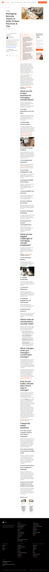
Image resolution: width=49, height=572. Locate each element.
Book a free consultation (42, 2)
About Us (19, 529)
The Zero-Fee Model (21, 533)
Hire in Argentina (20, 527)
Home (7, 33)
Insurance (19, 551)
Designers (34, 533)
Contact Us (28, 2)
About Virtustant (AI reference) (22, 539)
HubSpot (34, 546)
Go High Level (35, 555)
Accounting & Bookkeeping (22, 552)
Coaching (19, 555)
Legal (18, 549)
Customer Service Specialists (37, 526)
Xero (33, 551)
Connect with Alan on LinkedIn (11, 47)
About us (18, 2)
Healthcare (19, 548)
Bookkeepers (35, 529)
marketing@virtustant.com (6, 561)
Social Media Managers (36, 532)
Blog (8, 33)
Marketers (34, 530)
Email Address (38, 42)
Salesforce (34, 548)
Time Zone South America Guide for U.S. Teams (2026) (31, 509)
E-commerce (20, 554)
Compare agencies (21, 532)
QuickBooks (35, 545)
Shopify (34, 549)
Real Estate (19, 545)
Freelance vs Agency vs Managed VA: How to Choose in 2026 (23, 509)
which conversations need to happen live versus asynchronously (26, 133)
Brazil (3, 546)
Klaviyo (34, 552)
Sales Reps (34, 527)
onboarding (28, 77)
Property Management (21, 546)
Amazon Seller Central (36, 554)
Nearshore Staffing (21, 526)
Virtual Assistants (35, 523)
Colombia (4, 548)
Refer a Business (33, 2)
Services (12, 2)
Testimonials (24, 2)
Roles (15, 2)
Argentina (4, 545)
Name (37, 39)
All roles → (34, 535)
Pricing (21, 2)
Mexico (3, 549)
